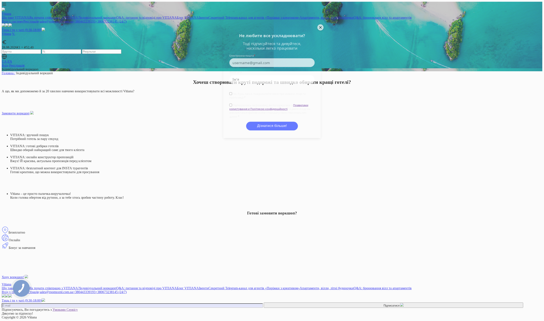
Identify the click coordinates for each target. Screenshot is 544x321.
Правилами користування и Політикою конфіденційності (268, 107)
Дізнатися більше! (272, 127)
